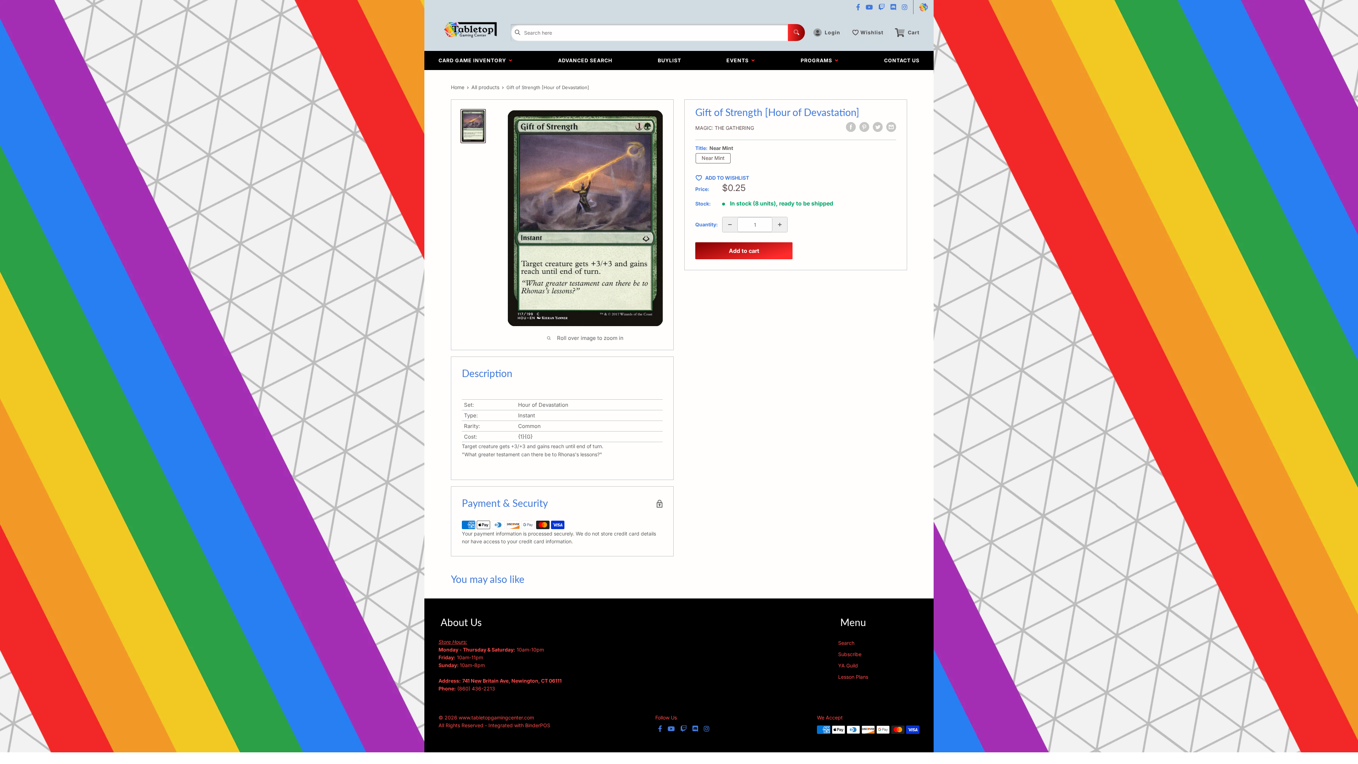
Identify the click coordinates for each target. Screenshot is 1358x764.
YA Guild (848, 665)
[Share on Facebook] (851, 127)
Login (832, 32)
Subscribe (849, 654)
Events (738, 60)
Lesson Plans (853, 677)
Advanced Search (585, 60)
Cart (913, 32)
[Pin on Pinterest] (864, 127)
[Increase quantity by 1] (779, 224)
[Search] (796, 32)
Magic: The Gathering (724, 128)
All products (485, 87)
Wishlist (871, 32)
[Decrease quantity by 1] (729, 224)
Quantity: (706, 224)
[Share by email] (891, 127)
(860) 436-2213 (476, 688)
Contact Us (901, 60)
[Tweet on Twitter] (878, 127)
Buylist (669, 60)
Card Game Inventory (474, 60)
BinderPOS (537, 725)
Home (457, 87)
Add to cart (744, 250)
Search (846, 643)
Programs (818, 60)
